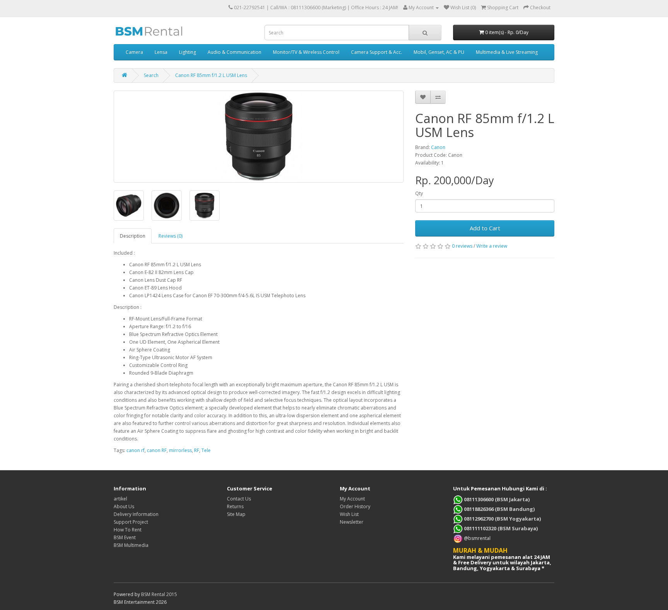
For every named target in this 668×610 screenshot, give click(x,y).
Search (151, 75)
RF (196, 450)
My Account (352, 498)
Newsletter (351, 522)
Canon (438, 147)
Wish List (349, 514)
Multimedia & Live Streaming (507, 52)
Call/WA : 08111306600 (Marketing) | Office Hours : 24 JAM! (334, 7)
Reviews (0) (170, 236)
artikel (120, 498)
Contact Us (239, 498)
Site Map (236, 514)
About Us (124, 506)
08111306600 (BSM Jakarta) (496, 499)
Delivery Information (136, 514)
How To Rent (127, 529)
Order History (355, 506)
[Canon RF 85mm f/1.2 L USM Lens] (259, 137)
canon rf (135, 450)
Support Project (131, 522)
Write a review (491, 246)
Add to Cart (485, 228)
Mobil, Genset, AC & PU (439, 52)
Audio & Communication (234, 52)
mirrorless (180, 450)
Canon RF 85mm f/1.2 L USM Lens (211, 75)
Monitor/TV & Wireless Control (306, 52)
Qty (419, 193)
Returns (235, 506)
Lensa (161, 52)
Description (132, 236)
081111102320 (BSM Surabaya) (500, 528)
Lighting (187, 52)
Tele (206, 450)
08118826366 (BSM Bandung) (499, 508)
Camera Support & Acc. (376, 52)
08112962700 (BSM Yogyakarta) (502, 518)
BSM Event (125, 537)
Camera (134, 52)
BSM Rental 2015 (159, 594)
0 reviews (462, 246)
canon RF (157, 450)
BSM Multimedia (131, 545)
